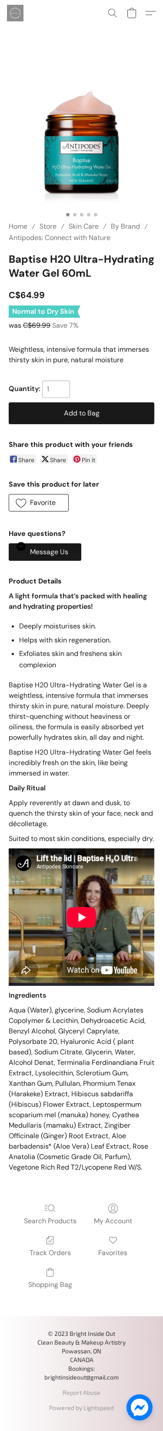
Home (18, 226)
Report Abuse (81, 1392)
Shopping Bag (50, 1284)
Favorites (112, 1252)
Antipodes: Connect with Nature (59, 237)
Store (48, 226)
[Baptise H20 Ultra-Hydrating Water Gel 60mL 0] (81, 134)
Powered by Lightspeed (81, 1407)
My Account (113, 1220)
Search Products (50, 1220)
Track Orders (50, 1252)
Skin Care (84, 226)
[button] (15, 13)
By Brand (125, 226)
